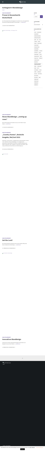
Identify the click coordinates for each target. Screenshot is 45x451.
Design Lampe (36, 45)
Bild (40, 39)
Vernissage (39, 71)
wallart (35, 73)
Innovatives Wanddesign (11, 339)
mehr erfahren (32, 447)
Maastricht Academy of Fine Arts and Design (37, 64)
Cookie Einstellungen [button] (39, 447)
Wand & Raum (36, 79)
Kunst (41, 56)
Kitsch (40, 54)
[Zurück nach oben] (22, 358)
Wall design (36, 75)
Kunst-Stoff (36, 58)
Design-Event (39, 43)
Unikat (35, 71)
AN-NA (35, 32)
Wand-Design (36, 81)
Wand (39, 77)
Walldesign (40, 73)
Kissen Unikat (36, 54)
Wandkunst (36, 84)
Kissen (40, 52)
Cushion (35, 41)
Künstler (40, 58)
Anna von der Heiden (37, 37)
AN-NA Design (39, 32)
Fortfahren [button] (22, 449)
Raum (35, 68)
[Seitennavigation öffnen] (4, 2)
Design (39, 41)
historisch (36, 52)
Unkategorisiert (37, 24)
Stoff (38, 68)
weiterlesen (23, 22)
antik (35, 39)
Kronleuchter (36, 56)
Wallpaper (36, 77)
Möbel (35, 66)
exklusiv (40, 50)
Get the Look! (7, 240)
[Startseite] (22, 2)
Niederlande (39, 66)
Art (37, 39)
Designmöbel (36, 50)
